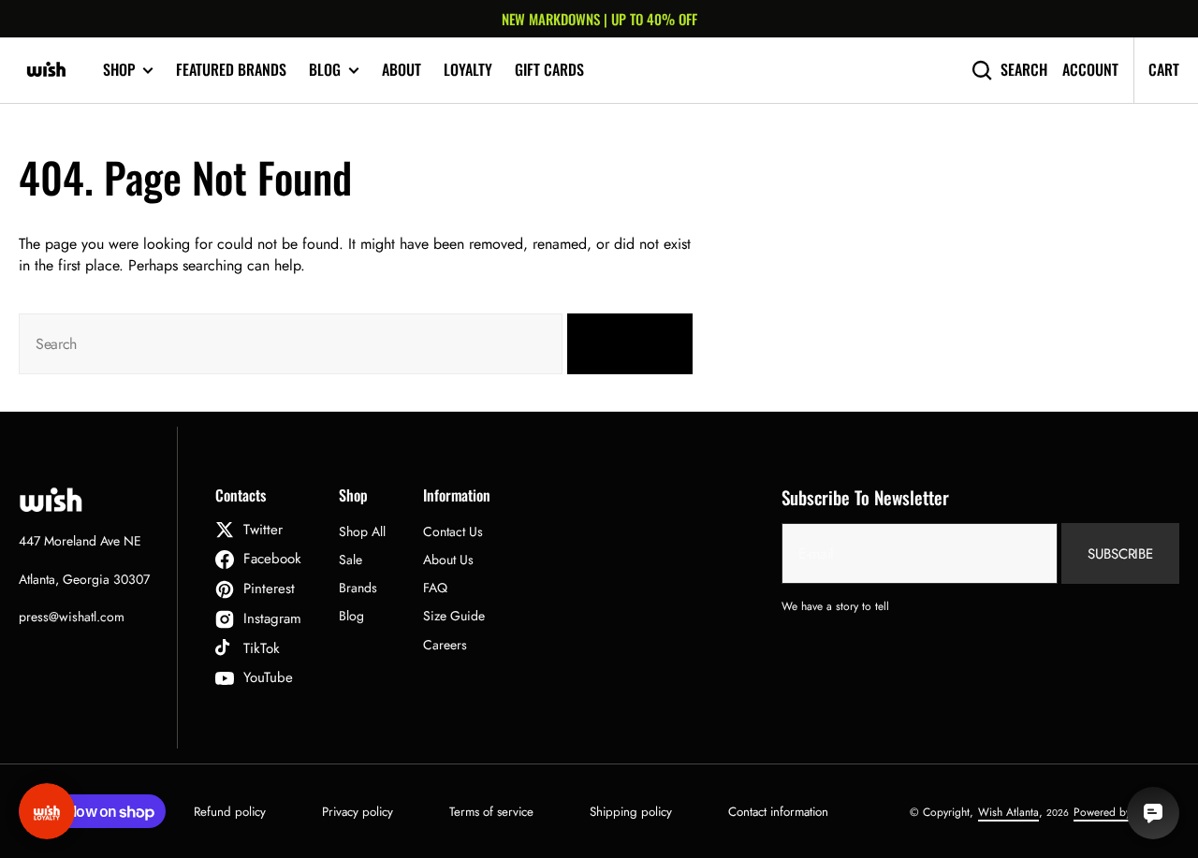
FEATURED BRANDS (231, 69)
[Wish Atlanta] (47, 70)
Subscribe (1120, 554)
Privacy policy (357, 812)
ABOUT (401, 69)
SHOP (119, 69)
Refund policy (230, 812)
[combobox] (290, 343)
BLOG (325, 69)
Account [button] (1090, 69)
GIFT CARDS (549, 69)
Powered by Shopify (1122, 812)
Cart (1163, 69)
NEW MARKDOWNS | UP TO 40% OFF (599, 18)
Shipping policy (631, 812)
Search (1024, 69)
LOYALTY (468, 69)
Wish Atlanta (1008, 812)
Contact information (778, 812)
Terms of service (491, 812)
